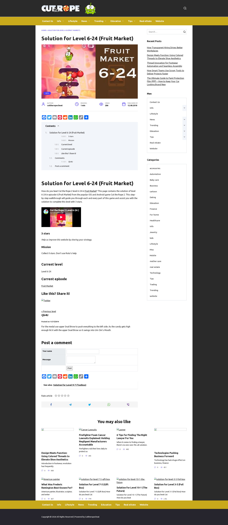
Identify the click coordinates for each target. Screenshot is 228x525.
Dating (153, 197)
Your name (47, 351)
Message (46, 359)
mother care (155, 261)
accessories (155, 168)
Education (116, 21)
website (153, 296)
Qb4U (70, 162)
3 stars (70, 136)
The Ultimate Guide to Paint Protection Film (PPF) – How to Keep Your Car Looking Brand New (165, 81)
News (84, 21)
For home (154, 215)
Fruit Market (90, 191)
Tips (130, 21)
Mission (71, 140)
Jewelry (153, 232)
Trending (98, 21)
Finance (153, 209)
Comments (60, 158)
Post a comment (62, 166)
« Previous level (48, 311)
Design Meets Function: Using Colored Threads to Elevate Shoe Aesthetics (55, 456)
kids (151, 238)
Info (59, 21)
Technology (155, 273)
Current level (66, 144)
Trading (153, 284)
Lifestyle (72, 21)
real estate (155, 267)
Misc (152, 250)
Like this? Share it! (68, 153)
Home (43, 30)
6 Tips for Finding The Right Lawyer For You (132, 436)
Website (160, 21)
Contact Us (47, 21)
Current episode (68, 149)
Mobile (153, 255)
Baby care (154, 180)
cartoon (153, 191)
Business (154, 186)
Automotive (155, 174)
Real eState (146, 21)
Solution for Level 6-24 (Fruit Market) (67, 132)
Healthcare (155, 220)
